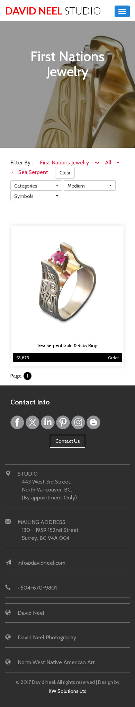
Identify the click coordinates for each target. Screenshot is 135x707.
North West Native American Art (56, 662)
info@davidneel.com (41, 563)
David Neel (53, 11)
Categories (25, 186)
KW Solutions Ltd (68, 691)
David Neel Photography (47, 637)
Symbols (24, 196)
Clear (65, 173)
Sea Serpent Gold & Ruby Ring (67, 345)
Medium (76, 186)
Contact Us (67, 441)
